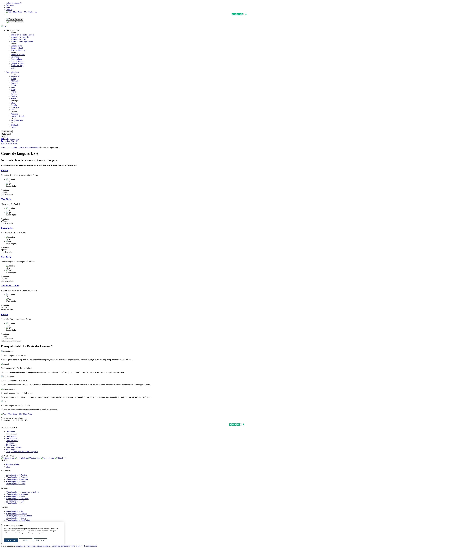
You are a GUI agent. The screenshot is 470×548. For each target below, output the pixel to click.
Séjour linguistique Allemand (17, 479)
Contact (9, 10)
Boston (4, 170)
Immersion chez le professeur (22, 41)
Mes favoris (18, 22)
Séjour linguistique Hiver (15, 496)
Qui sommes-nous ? (13, 3)
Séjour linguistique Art (14, 511)
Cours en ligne (16, 59)
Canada (14, 105)
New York (6, 199)
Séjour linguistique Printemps (17, 499)
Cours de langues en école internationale (24, 147)
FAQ (8, 7)
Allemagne (15, 81)
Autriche (14, 96)
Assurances (20, 546)
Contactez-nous (12, 441)
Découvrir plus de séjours (11, 341)
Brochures (10, 5)
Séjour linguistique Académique (18, 520)
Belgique (14, 94)
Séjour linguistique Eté (14, 503)
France (13, 92)
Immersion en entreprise (20, 37)
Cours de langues (17, 61)
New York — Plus (10, 285)
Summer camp (16, 46)
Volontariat (15, 57)
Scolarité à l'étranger (18, 50)
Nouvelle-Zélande (18, 116)
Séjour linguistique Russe (15, 484)
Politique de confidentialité (86, 546)
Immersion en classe (18, 39)
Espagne (14, 83)
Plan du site (31, 546)
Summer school (17, 48)
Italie (13, 87)
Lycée (13, 68)
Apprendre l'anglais (13, 447)
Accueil (4, 147)
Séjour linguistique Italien (16, 481)
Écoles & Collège (17, 66)
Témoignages (11, 445)
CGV (8, 467)
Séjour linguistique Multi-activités (19, 516)
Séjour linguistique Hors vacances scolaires (22, 492)
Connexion (18, 19)
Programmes (11, 434)
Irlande (13, 79)
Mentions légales (12, 464)
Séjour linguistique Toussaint (17, 494)
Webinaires (10, 443)
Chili (13, 109)
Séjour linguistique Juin (15, 501)
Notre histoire (11, 436)
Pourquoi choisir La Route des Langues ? (22, 452)
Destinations (10, 431)
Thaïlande (14, 125)
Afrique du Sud (17, 120)
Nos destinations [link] (12, 72)
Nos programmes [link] (12, 30)
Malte (13, 90)
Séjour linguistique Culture (16, 514)
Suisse (13, 98)
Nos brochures (11, 438)
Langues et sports (17, 63)
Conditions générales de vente (63, 546)
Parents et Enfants (18, 55)
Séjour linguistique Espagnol (17, 477)
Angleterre (15, 76)
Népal (13, 127)
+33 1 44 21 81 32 (29, 12)
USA (13, 103)
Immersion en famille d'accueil (22, 35)
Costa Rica (15, 107)
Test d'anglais (11, 449)
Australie (14, 114)
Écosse (13, 85)
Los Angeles (7, 228)
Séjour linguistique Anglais (16, 475)
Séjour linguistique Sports (16, 518)
